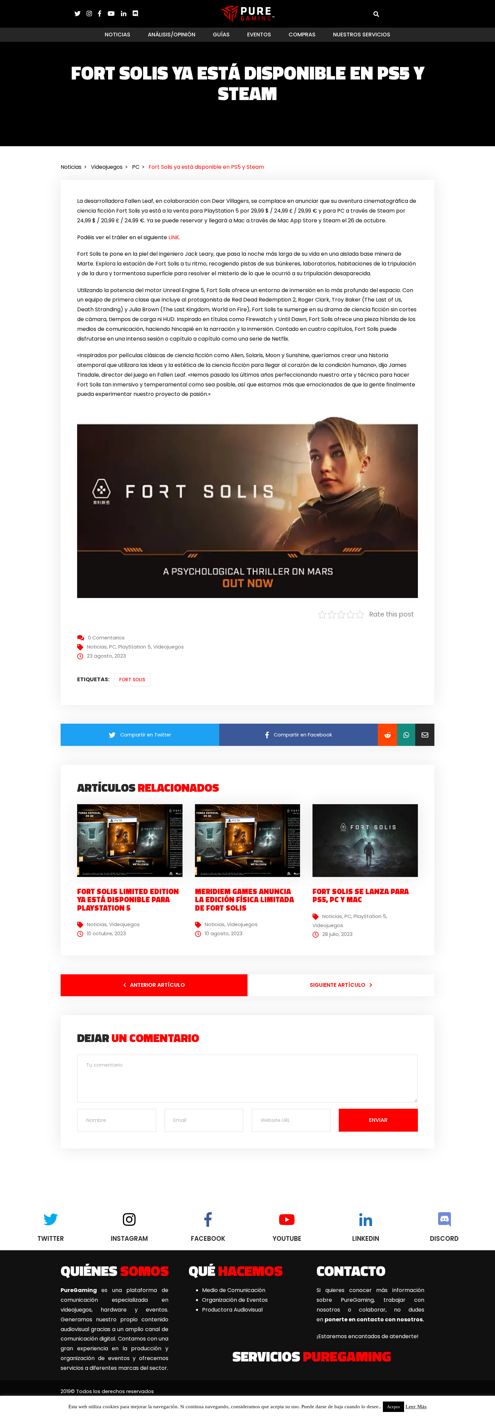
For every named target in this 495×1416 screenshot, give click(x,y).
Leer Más (416, 1406)
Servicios (311, 1356)
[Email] (424, 735)
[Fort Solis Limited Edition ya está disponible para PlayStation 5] (132, 840)
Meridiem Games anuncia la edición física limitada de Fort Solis (244, 899)
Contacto (351, 1270)
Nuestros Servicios (361, 34)
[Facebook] (102, 13)
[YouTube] (114, 13)
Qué (236, 1270)
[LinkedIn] (126, 13)
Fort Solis (132, 679)
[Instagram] (92, 13)
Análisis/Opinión (171, 34)
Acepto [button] (393, 1406)
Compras (302, 34)
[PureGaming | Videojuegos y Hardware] (247, 14)
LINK (173, 237)
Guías (221, 34)
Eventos (259, 34)
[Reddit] (387, 735)
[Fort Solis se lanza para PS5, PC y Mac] (367, 840)
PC (112, 646)
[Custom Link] (135, 13)
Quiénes (115, 1270)
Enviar (378, 1120)
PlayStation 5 (134, 646)
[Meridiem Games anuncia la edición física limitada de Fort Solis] (250, 840)
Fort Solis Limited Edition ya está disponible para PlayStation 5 (128, 899)
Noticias (117, 34)
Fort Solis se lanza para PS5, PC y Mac (360, 895)
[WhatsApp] (406, 735)
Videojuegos (168, 646)
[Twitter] (80, 13)
